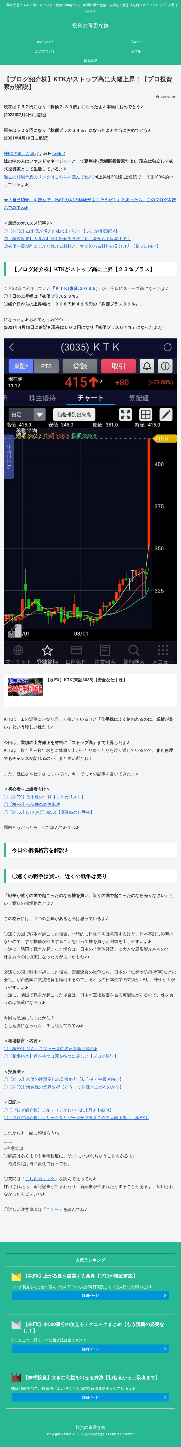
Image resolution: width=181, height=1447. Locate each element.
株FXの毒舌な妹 (19, 153)
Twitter (58, 153)
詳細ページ (90, 1295)
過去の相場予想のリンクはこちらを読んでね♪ (48, 176)
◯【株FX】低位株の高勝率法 (32, 804)
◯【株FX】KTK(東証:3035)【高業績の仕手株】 (49, 812)
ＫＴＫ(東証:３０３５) (76, 288)
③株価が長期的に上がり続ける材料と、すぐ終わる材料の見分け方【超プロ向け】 (82, 246)
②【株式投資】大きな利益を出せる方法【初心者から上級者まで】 (67, 238)
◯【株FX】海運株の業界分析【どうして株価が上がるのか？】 (64, 1087)
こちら (52, 1209)
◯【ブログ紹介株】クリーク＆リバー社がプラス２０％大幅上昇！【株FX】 (76, 1117)
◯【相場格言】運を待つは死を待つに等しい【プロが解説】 (61, 1056)
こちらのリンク (40, 1178)
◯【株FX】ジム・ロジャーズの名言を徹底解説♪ (50, 1048)
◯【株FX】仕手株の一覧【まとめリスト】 (45, 796)
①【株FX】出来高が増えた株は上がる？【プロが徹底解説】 (61, 231)
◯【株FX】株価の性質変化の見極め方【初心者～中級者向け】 (64, 1079)
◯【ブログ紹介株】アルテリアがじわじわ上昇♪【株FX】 (59, 1110)
